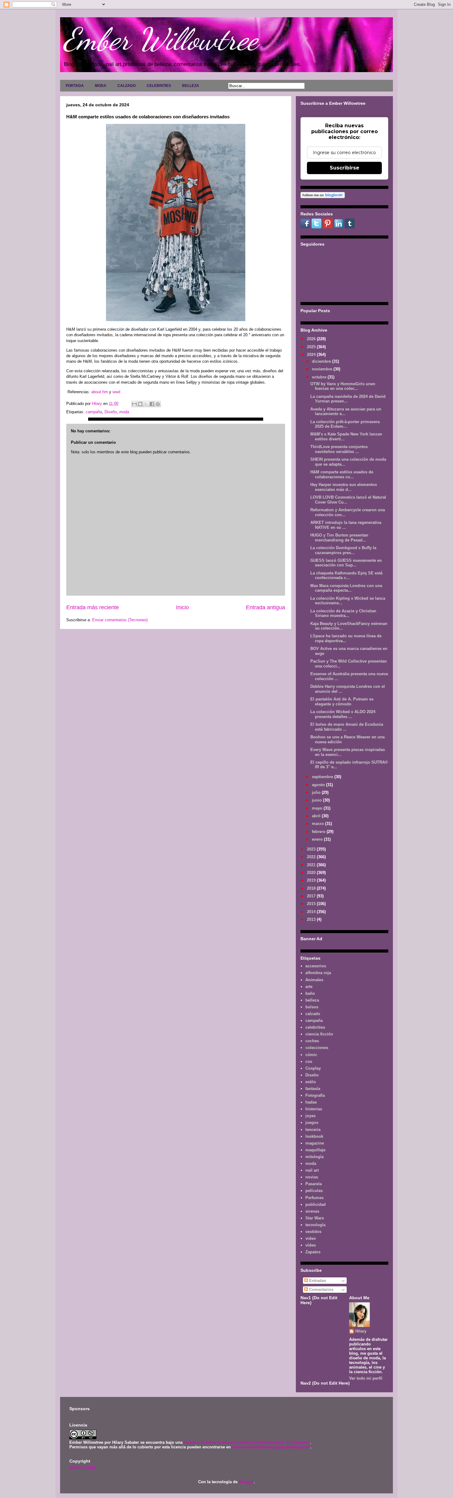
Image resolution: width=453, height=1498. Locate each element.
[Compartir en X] (146, 404)
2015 (312, 903)
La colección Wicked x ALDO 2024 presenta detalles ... (342, 714)
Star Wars (314, 1218)
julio (317, 792)
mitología (314, 1156)
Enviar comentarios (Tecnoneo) (120, 620)
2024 (312, 354)
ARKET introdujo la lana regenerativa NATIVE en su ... (345, 525)
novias (311, 1177)
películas (314, 1190)
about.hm (99, 392)
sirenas (312, 1211)
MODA (100, 86)
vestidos (313, 1231)
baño (310, 993)
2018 (312, 888)
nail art (312, 1170)
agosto (319, 784)
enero (318, 839)
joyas (310, 1115)
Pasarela (313, 1184)
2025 (312, 347)
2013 (312, 919)
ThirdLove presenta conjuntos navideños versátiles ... (339, 449)
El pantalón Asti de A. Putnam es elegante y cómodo (341, 701)
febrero (319, 831)
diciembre (322, 361)
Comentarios (320, 1289)
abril (317, 816)
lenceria (312, 1129)
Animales (314, 980)
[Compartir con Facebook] (152, 404)
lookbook (314, 1136)
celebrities (315, 1027)
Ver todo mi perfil (365, 1378)
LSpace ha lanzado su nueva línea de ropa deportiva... (346, 638)
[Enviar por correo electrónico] (134, 404)
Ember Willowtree (160, 39)
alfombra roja (318, 972)
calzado (312, 1013)
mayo (318, 808)
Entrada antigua (265, 607)
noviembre (322, 369)
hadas (311, 1102)
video (310, 1238)
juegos (311, 1122)
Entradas (317, 1280)
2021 (312, 865)
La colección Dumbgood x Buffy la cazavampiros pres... (343, 550)
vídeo (310, 1245)
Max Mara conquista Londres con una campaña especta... (346, 588)
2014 (312, 911)
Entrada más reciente (92, 607)
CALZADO (126, 86)
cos (308, 1061)
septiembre (323, 776)
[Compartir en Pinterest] (158, 404)
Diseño (110, 412)
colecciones (316, 1047)
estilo (310, 1082)
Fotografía (315, 1095)
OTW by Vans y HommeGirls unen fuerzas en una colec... (342, 386)
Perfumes (314, 1197)
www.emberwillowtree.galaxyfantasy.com (271, 1447)
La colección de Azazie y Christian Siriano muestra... (343, 613)
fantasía (312, 1088)
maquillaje (315, 1150)
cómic (311, 1054)
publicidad (315, 1204)
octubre (320, 377)
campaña (94, 412)
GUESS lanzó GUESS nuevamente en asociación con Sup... (346, 563)
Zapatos (312, 1252)
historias (313, 1109)
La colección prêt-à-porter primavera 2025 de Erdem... (345, 424)
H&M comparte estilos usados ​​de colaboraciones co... (341, 474)
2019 (312, 880)
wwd (116, 392)
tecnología (315, 1224)
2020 (312, 872)
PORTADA (75, 86)
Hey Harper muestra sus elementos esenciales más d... (343, 487)
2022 (312, 857)
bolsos (311, 1007)
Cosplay (313, 1068)
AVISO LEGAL (82, 1468)
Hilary (360, 1331)
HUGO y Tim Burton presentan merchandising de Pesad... (339, 537)
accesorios (315, 966)
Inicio (182, 607)
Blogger (246, 1482)
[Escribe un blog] (140, 404)
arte (308, 986)
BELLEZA (190, 86)
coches (312, 1041)
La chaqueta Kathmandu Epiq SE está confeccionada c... (346, 575)
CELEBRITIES (159, 86)
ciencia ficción (319, 1034)
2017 (312, 896)
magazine (314, 1143)
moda (124, 412)
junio (317, 800)
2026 (312, 339)
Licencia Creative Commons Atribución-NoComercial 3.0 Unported (247, 1442)
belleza (312, 1000)
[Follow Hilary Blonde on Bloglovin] (322, 196)
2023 (312, 849)
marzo (318, 823)
